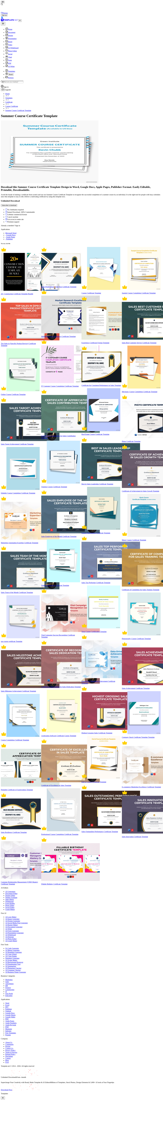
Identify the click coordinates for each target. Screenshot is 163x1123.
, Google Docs (10, 235)
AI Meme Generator (12, 950)
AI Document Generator (13, 927)
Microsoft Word (10, 233)
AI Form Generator (12, 931)
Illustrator (8, 1029)
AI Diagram (9, 937)
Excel (7, 1005)
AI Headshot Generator (13, 952)
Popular (8, 1035)
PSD (7, 1027)
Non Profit (9, 994)
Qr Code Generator (12, 948)
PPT (6, 1007)
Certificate (9, 102)
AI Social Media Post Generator (16, 923)
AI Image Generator (12, 919)
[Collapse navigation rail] (20, 20)
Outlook (8, 1011)
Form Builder (10, 903)
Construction (9, 990)
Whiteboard (9, 901)
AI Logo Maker (10, 917)
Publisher (8, 1009)
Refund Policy (10, 1054)
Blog (7, 1060)
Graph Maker (10, 909)
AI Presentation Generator (14, 933)
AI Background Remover (14, 962)
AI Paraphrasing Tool (12, 964)
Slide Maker (9, 899)
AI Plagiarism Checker (13, 968)
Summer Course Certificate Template (18, 110)
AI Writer (8, 929)
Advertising (9, 984)
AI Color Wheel (11, 954)
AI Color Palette (11, 956)
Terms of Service (11, 1052)
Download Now (6, 1090)
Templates (8, 98)
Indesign (8, 1031)
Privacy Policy (10, 1050)
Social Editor (9, 907)
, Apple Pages (10, 237)
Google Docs (10, 1013)
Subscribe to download (9, 205)
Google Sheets (10, 1015)
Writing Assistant (11, 897)
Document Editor (11, 893)
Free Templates (10, 1033)
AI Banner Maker (11, 925)
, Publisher (9, 239)
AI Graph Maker (11, 941)
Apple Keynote (10, 1025)
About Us (8, 1042)
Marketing (9, 980)
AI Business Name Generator (15, 972)
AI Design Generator (12, 921)
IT (6, 992)
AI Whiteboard (10, 935)
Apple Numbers (11, 1023)
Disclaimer (9, 1056)
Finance (8, 988)
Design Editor (10, 895)
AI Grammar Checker (13, 970)
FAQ (7, 1062)
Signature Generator (12, 958)
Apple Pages (9, 1021)
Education (8, 996)
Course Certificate (11, 106)
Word (7, 1003)
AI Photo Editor (11, 939)
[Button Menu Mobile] (3, 2)
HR (6, 986)
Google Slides (10, 1017)
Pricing (7, 1046)
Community (9, 1044)
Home (7, 94)
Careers (8, 1058)
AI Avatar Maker (11, 960)
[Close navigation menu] (3, 24)
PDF (7, 1019)
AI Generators (10, 892)
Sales (7, 982)
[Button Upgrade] (3, 89)
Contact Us (9, 1048)
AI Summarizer (10, 966)
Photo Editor (9, 905)
